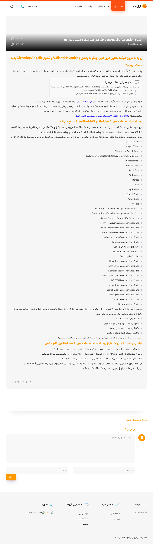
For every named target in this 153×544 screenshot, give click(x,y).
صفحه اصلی (115, 513)
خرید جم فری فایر (84, 102)
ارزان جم (137, 7)
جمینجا (85, 524)
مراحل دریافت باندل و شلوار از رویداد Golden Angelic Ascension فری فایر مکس (104, 93)
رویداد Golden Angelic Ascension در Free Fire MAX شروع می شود (108, 90)
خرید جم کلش (103, 6)
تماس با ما (78, 6)
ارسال (11, 477)
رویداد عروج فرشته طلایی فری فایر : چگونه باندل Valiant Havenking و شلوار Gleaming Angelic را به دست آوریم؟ (93, 87)
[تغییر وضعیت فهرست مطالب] (135, 82)
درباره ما (90, 6)
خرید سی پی (118, 6)
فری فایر (19, 39)
